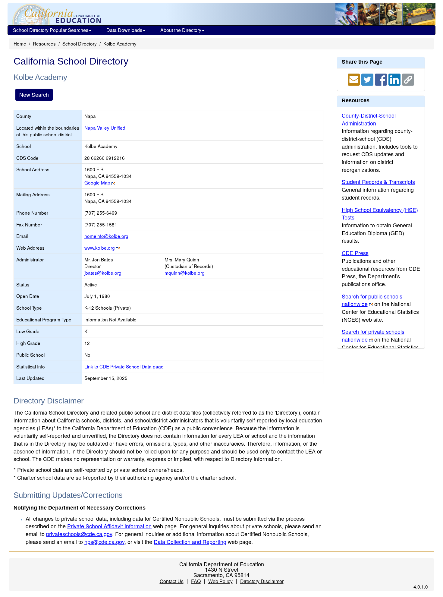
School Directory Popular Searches (50, 30)
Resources (44, 43)
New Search (34, 94)
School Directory (79, 43)
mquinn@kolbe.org (185, 272)
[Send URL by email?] (354, 79)
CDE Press (355, 253)
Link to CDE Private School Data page (124, 366)
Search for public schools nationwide (372, 300)
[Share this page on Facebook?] (381, 79)
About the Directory (180, 30)
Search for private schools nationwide (373, 335)
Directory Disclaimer (262, 581)
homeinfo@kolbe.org (106, 235)
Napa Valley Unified (104, 127)
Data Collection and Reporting (190, 541)
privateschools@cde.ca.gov (79, 534)
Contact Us (172, 581)
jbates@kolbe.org (102, 272)
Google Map (97, 182)
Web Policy (220, 581)
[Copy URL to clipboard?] (408, 79)
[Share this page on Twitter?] (368, 79)
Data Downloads (124, 30)
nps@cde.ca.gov (104, 541)
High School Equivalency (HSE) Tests (380, 213)
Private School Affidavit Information (109, 526)
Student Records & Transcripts (378, 181)
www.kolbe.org (99, 247)
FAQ (196, 581)
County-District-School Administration (369, 119)
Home (20, 43)
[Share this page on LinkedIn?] (395, 79)
